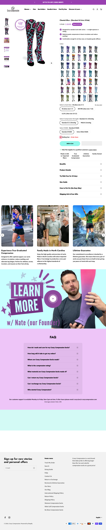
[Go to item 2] (6, 31)
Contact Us (48, 476)
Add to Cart (70, 143)
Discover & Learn (74, 9)
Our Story (48, 486)
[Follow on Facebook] (5, 517)
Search (47, 466)
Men (34, 9)
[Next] (71, 2)
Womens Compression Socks (54, 503)
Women (26, 9)
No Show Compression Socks (54, 510)
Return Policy (49, 496)
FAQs (46, 473)
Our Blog (47, 490)
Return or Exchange (51, 479)
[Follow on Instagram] (9, 517)
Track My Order (50, 463)
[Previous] (34, 2)
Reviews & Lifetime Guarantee (54, 483)
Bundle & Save (52, 9)
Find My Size (63, 9)
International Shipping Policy (54, 493)
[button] (91, 143)
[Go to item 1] (6, 22)
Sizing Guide (49, 469)
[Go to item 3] (6, 50)
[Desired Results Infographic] (6, 40)
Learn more (93, 150)
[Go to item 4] (6, 59)
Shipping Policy (50, 500)
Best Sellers (41, 9)
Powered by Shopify (26, 523)
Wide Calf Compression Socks (54, 506)
